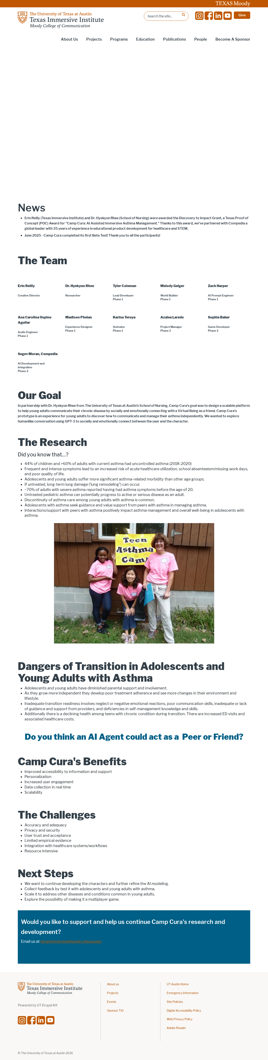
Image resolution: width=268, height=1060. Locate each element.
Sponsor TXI (115, 1010)
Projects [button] (94, 39)
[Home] (61, 20)
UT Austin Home (178, 984)
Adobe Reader (176, 1028)
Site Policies (175, 1002)
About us (113, 984)
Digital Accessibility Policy (184, 1010)
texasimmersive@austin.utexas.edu (70, 941)
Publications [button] (174, 39)
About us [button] (69, 39)
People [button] (200, 39)
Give (242, 15)
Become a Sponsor (232, 39)
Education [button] (145, 39)
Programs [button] (119, 39)
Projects (112, 993)
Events (111, 1002)
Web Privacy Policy (179, 1019)
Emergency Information (182, 993)
